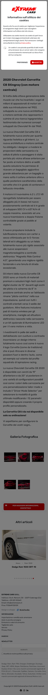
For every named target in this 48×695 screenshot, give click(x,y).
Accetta (38, 62)
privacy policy (25, 43)
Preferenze (22, 62)
